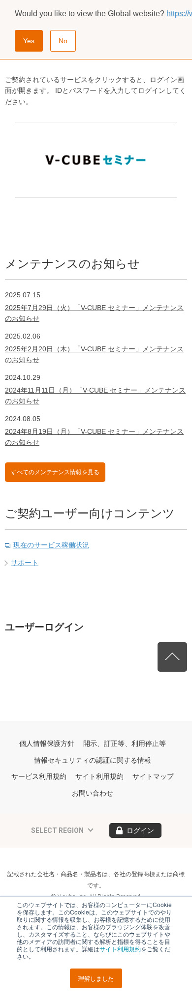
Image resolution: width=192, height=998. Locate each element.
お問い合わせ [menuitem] (92, 793)
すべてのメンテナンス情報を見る (55, 472)
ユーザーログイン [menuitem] (44, 627)
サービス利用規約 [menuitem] (38, 776)
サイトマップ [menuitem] (153, 776)
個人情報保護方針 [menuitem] (46, 743)
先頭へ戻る (172, 657)
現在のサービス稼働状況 (51, 545)
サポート (24, 563)
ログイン (140, 830)
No (63, 41)
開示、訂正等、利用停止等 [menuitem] (124, 743)
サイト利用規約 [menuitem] (99, 776)
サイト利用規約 (120, 948)
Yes (28, 41)
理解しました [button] (96, 978)
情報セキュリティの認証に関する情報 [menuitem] (92, 760)
